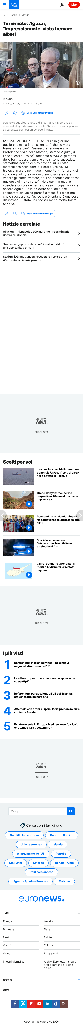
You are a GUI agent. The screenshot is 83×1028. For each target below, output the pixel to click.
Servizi (7, 980)
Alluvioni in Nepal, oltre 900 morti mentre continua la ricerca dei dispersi (36, 233)
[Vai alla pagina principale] (14, 4)
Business (8, 929)
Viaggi (7, 945)
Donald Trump (64, 862)
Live (74, 4)
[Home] (4, 14)
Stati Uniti (15, 862)
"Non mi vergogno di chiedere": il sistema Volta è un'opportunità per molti (33, 245)
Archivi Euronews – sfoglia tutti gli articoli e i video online (60, 965)
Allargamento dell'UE (31, 853)
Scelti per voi (17, 462)
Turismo (64, 881)
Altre (6, 989)
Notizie (13, 15)
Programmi (51, 953)
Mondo (25, 15)
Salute (48, 937)
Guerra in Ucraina (61, 835)
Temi (6, 912)
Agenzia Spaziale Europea (30, 881)
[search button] (71, 811)
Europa (7, 921)
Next (6, 937)
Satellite (38, 862)
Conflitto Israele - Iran (24, 835)
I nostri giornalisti (13, 961)
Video (6, 953)
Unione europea (31, 844)
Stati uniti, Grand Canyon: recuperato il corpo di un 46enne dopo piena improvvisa (35, 258)
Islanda (58, 844)
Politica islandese (41, 872)
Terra (47, 929)
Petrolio (61, 853)
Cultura (48, 945)
